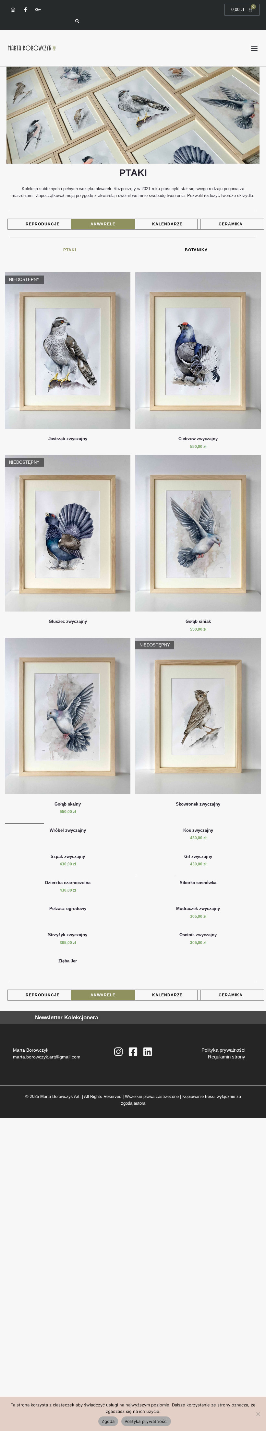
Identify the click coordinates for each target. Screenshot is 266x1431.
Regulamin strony (226, 1056)
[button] (254, 48)
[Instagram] (118, 1052)
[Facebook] (133, 1052)
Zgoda (108, 1421)
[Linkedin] (147, 1052)
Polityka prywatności (223, 1050)
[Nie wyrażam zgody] (258, 1414)
